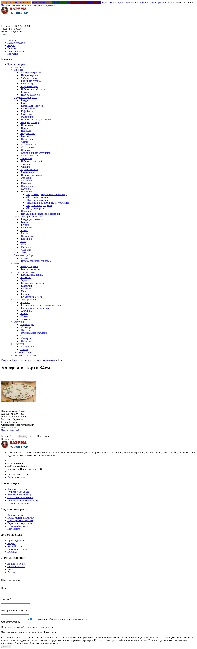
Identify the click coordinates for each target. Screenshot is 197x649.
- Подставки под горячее (39, 205)
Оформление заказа (163, 2)
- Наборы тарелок (29, 75)
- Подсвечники (27, 133)
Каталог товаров (16, 42)
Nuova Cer (24, 411)
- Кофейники (26, 111)
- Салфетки (25, 341)
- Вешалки (25, 277)
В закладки (43, 436)
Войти (104, 2)
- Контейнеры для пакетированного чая (40, 305)
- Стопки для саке (29, 155)
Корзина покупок (144, 2)
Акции (11, 45)
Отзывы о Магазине (17, 526)
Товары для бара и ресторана (85, 2)
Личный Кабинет (16, 563)
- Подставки (26, 191)
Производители (15, 51)
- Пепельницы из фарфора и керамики (40, 213)
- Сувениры (26, 327)
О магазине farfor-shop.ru (20, 497)
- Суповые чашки (29, 169)
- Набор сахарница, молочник (35, 119)
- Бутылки (25, 302)
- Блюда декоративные (31, 274)
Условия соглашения (18, 503)
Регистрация (115, 2)
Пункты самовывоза (18, 492)
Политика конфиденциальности (24, 500)
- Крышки (25, 225)
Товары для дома (61, 2)
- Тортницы (26, 158)
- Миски (24, 233)
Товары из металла (42, 2)
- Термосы (25, 319)
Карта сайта (13, 528)
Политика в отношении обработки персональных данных (30, 578)
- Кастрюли (26, 227)
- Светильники (27, 346)
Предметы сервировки (25, 97)
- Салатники (26, 180)
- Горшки (24, 222)
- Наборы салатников (31, 175)
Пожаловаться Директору (20, 517)
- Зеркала (24, 280)
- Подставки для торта (37, 197)
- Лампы (24, 349)
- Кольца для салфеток (31, 105)
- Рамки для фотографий (32, 283)
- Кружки (25, 92)
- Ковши (24, 230)
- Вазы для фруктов (30, 269)
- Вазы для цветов (29, 266)
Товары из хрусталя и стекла (16, 2)
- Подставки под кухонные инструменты (47, 202)
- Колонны (25, 288)
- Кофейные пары (29, 86)
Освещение (20, 344)
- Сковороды (26, 236)
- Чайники (25, 166)
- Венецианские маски (31, 297)
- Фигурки (25, 330)
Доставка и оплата (17, 489)
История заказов (16, 566)
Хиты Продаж (14, 546)
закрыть (6, 646)
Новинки (12, 551)
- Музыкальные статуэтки (33, 332)
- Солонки (25, 150)
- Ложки (24, 258)
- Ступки (24, 244)
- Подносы (25, 130)
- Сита (23, 241)
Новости (11, 48)
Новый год (19, 67)
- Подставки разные (36, 208)
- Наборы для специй (31, 161)
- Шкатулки (26, 285)
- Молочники (27, 117)
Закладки (12, 569)
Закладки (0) (128, 2)
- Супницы (25, 189)
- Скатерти (25, 338)
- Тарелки (25, 164)
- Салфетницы (27, 139)
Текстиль (18, 335)
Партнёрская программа (20, 520)
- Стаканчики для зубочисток (35, 153)
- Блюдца (24, 103)
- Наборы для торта (30, 94)
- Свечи (24, 141)
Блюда (61, 360)
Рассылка (12, 572)
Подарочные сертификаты (21, 523)
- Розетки (24, 136)
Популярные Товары (18, 549)
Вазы (16, 263)
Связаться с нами (16, 477)
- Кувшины (25, 183)
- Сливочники (27, 147)
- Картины (25, 294)
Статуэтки (19, 321)
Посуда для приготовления (28, 216)
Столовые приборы (24, 255)
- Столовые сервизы (30, 72)
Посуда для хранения (25, 299)
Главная (11, 40)
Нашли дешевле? (10, 430)
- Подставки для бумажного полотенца (46, 194)
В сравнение (7, 439)
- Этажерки (26, 177)
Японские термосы (24, 352)
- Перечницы (26, 125)
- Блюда (24, 100)
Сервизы (18, 69)
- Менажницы (27, 172)
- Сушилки (25, 249)
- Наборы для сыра (29, 122)
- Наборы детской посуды (33, 89)
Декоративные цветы (25, 355)
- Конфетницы (27, 108)
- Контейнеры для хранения (34, 308)
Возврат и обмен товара (19, 494)
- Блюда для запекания (31, 219)
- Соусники (26, 211)
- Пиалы (24, 128)
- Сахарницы (26, 186)
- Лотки (24, 316)
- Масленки (26, 114)
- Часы (23, 291)
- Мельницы (26, 247)
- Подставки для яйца (37, 200)
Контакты (12, 53)
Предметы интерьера (25, 272)
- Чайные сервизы (29, 78)
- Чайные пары (27, 83)
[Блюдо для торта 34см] (18, 408)
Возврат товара (15, 515)
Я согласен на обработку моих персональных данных (62, 619)
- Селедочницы (28, 144)
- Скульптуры (27, 324)
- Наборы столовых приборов (35, 261)
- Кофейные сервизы (30, 81)
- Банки (24, 313)
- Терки (23, 252)
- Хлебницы (26, 310)
